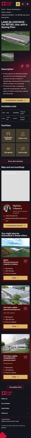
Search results (6, 12)
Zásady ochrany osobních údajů (10, 421)
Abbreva (3, 428)
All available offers (15, 387)
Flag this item (27, 66)
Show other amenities (15, 161)
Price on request (22, 118)
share (22, 66)
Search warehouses (13, 9)
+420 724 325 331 (11, 216)
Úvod (3, 9)
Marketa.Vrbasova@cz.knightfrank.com (16, 219)
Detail (14, 278)
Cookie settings (5, 419)
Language (23, 4)
